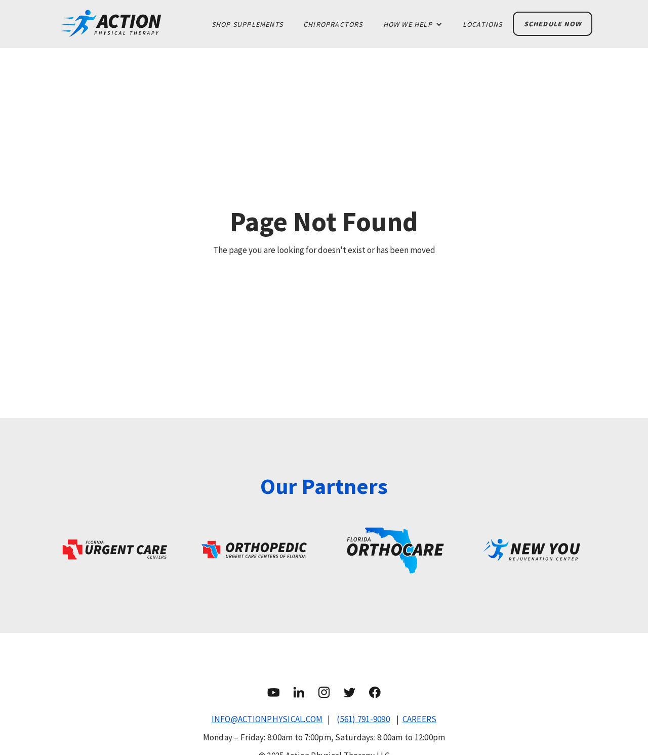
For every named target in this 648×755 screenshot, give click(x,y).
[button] (413, 24)
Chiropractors (333, 24)
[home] (128, 24)
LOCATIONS (483, 24)
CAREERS (419, 719)
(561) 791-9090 (363, 719)
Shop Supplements (247, 24)
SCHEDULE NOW (552, 23)
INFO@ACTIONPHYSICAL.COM (267, 719)
